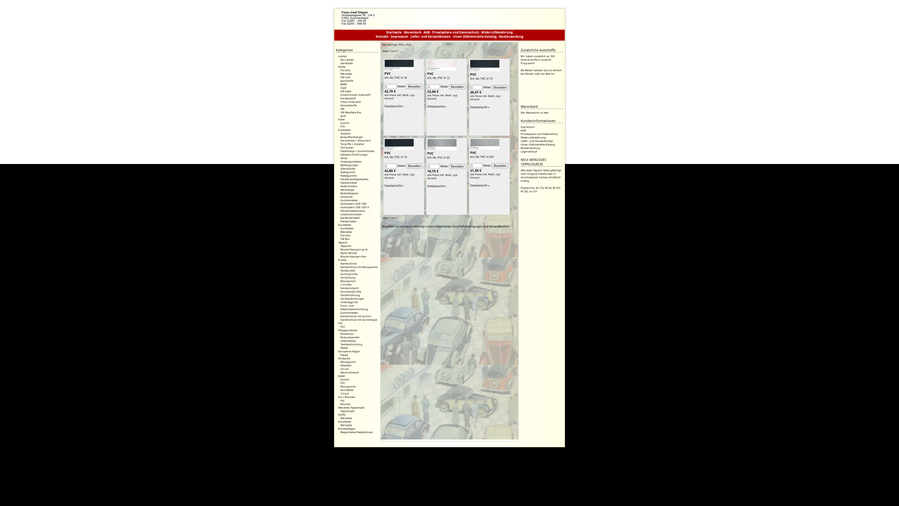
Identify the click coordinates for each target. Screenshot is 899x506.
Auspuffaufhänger (351, 137)
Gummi (344, 123)
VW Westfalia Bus (350, 112)
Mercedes (346, 73)
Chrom (344, 369)
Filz (342, 400)
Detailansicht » (394, 106)
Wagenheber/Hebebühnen (356, 432)
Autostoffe (346, 80)
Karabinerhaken (350, 218)
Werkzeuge (347, 189)
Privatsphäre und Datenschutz (455, 32)
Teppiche (345, 246)
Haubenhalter (348, 182)
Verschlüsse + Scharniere (355, 140)
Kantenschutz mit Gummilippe (358, 319)
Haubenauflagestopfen (354, 179)
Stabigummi (347, 172)
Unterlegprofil (349, 302)
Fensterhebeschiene (352, 210)
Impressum (399, 36)
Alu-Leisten (347, 59)
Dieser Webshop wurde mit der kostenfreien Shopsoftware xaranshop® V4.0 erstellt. (449, 451)
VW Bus (345, 239)
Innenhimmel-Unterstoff (355, 95)
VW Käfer (346, 91)
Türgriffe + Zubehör (352, 144)
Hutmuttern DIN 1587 (353, 203)
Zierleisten (346, 63)
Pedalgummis (348, 175)
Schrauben (347, 147)
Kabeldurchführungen (354, 154)
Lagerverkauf (529, 151)
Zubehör (345, 133)
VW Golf (345, 77)
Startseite (394, 32)
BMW (343, 84)
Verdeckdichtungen (352, 298)
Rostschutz (347, 333)
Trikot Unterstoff (350, 102)
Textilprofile (347, 270)
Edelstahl (345, 365)
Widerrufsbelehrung (497, 32)
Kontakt (382, 36)
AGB (427, 32)
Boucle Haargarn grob (354, 249)
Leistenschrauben (351, 214)
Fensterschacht (349, 288)
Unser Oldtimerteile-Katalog (475, 36)
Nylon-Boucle (348, 253)
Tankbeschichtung (351, 344)
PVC (342, 126)
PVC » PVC (405, 44)
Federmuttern (348, 186)
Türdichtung (347, 277)
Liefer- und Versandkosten (430, 36)
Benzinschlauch (349, 372)
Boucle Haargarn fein (353, 256)
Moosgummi (348, 281)
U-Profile (345, 284)
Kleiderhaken (348, 221)
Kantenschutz (348, 263)
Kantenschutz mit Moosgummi (359, 267)
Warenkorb (412, 32)
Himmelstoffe (348, 105)
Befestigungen (349, 165)
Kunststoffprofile (350, 291)
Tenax (343, 158)
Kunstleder (347, 228)
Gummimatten (349, 200)
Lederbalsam (348, 340)
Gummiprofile (348, 274)
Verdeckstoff (348, 98)
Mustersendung (511, 36)
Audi (343, 116)
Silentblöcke (347, 168)
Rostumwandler (350, 337)
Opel (343, 87)
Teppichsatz (347, 411)
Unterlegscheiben (351, 161)
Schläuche (346, 196)
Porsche (345, 70)
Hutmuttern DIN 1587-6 (354, 207)
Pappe (344, 355)
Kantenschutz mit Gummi (355, 316)
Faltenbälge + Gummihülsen (357, 151)
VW (342, 109)
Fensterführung (350, 295)
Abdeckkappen (349, 193)
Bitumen (345, 404)
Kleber (344, 348)
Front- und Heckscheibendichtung (354, 307)
